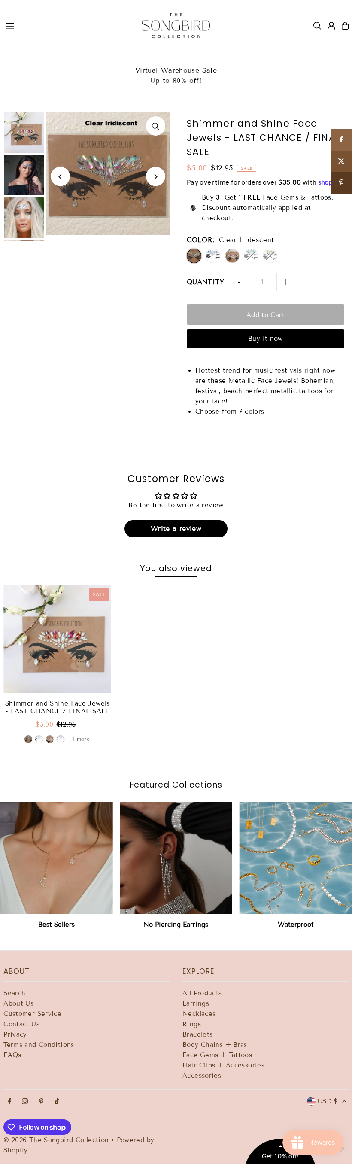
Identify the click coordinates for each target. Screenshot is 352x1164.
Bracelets (197, 1034)
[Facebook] (9, 1102)
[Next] (155, 176)
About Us (18, 1003)
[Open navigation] (65, 25)
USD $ (328, 1101)
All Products (202, 993)
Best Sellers (56, 924)
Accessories (201, 1075)
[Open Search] (317, 26)
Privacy (15, 1034)
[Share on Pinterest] (341, 183)
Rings (191, 1024)
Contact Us (21, 1024)
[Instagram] (25, 1102)
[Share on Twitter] (341, 161)
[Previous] (60, 176)
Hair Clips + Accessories (223, 1065)
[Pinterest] (41, 1102)
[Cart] (345, 26)
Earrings (195, 1003)
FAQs (12, 1055)
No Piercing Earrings (175, 924)
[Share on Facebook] (341, 140)
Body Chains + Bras (214, 1045)
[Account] (331, 26)
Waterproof (295, 924)
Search (14, 993)
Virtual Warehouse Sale (176, 70)
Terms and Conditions (38, 1045)
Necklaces (198, 1014)
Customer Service (32, 1014)
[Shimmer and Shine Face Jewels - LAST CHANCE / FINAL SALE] (57, 639)
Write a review (176, 528)
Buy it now (265, 339)
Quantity (205, 282)
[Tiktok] (57, 1102)
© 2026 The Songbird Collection (57, 1140)
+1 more (79, 739)
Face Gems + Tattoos (217, 1055)
